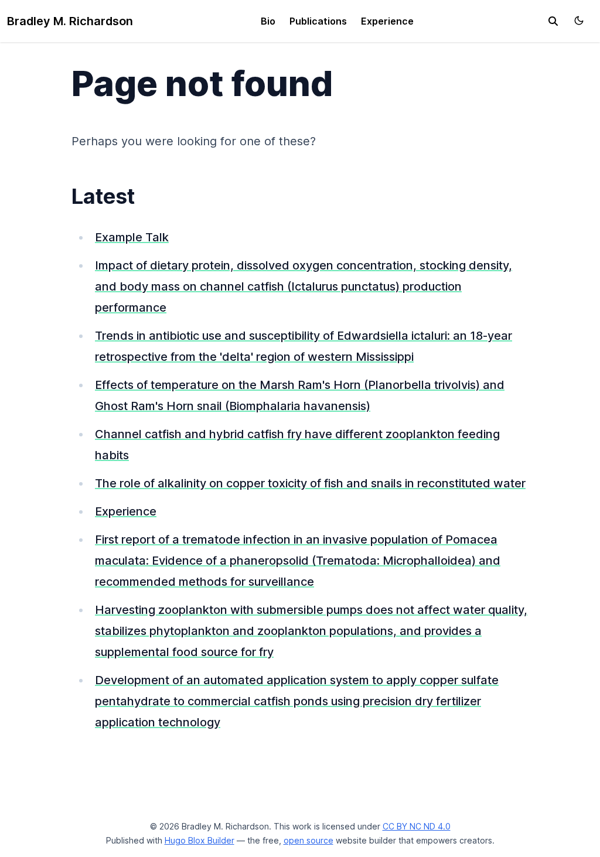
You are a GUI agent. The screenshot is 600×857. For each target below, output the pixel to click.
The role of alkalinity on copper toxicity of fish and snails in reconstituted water (310, 483)
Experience (387, 21)
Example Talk (132, 237)
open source (308, 840)
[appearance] (579, 20)
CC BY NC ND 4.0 (417, 826)
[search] (553, 21)
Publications (318, 21)
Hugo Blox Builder (199, 840)
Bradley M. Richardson (70, 21)
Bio (268, 21)
